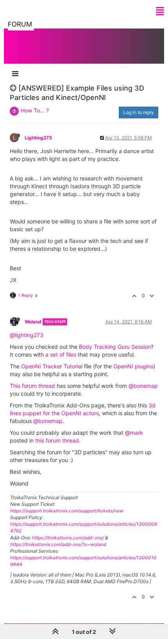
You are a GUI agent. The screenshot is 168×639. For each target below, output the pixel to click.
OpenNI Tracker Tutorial (51, 366)
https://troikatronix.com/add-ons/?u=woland (58, 544)
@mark (134, 432)
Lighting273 (38, 138)
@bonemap (143, 385)
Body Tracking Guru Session (115, 346)
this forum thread (57, 440)
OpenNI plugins (133, 366)
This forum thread (32, 385)
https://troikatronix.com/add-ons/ (68, 538)
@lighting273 (26, 335)
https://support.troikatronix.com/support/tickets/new (66, 511)
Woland (33, 322)
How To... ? (35, 110)
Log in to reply (138, 112)
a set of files (60, 354)
